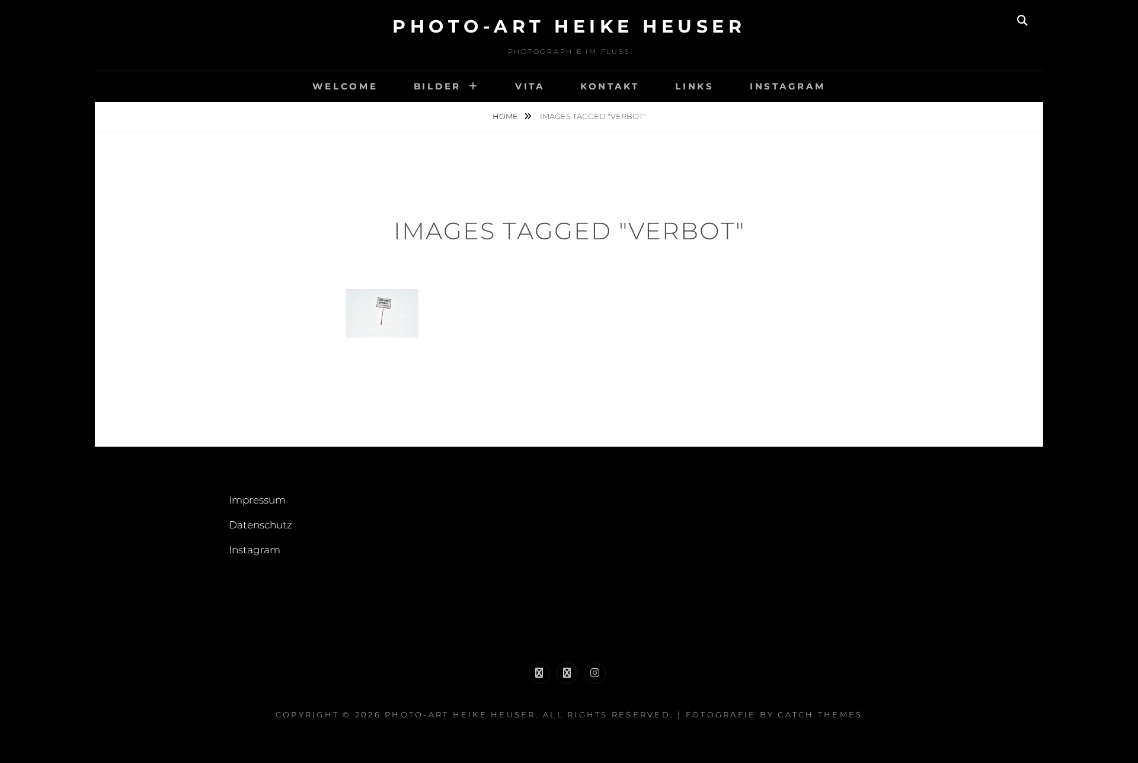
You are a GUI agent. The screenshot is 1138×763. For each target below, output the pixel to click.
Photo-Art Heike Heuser (569, 26)
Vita (530, 86)
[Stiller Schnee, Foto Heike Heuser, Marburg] (382, 313)
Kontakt (610, 86)
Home (506, 116)
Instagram (788, 86)
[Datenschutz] (567, 673)
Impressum (257, 500)
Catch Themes (820, 714)
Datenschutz (260, 525)
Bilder (438, 86)
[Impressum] (539, 673)
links (694, 86)
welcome (345, 86)
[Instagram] (595, 673)
